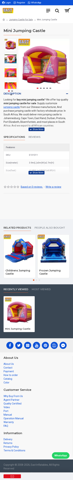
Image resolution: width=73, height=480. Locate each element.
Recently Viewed (16, 289)
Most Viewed (41, 289)
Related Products (17, 227)
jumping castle (12, 107)
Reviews (34, 137)
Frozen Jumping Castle (50, 272)
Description (12, 93)
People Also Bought (50, 227)
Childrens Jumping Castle (17, 272)
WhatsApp (60, 455)
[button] (22, 64)
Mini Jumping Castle (17, 328)
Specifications (14, 137)
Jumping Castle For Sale (21, 19)
